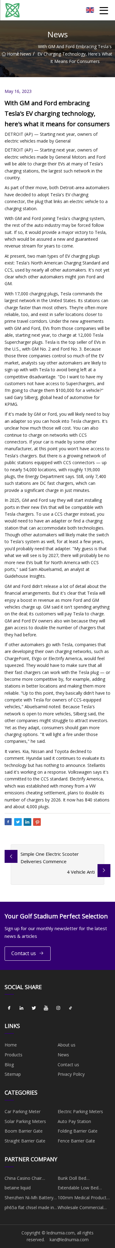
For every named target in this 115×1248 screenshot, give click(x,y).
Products (13, 1055)
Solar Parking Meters (25, 1121)
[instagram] (58, 1008)
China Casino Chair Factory (23, 1179)
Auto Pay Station (74, 1121)
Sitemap (13, 1074)
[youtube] (46, 1008)
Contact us (23, 953)
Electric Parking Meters (80, 1111)
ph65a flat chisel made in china (29, 1208)
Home (12, 54)
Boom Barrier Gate (24, 1131)
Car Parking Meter (22, 1111)
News (25, 54)
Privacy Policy (71, 1074)
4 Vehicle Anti (81, 872)
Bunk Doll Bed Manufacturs (72, 1179)
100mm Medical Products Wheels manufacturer (83, 1199)
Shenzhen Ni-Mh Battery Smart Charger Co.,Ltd (29, 1199)
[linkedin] (21, 1008)
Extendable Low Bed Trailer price (78, 1189)
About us (66, 1045)
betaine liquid (18, 1188)
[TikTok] (70, 1008)
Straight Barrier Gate (25, 1141)
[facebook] (9, 1008)
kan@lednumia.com (69, 1239)
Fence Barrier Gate (76, 1141)
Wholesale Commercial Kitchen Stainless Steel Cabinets (80, 1208)
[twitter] (33, 1008)
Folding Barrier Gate (78, 1131)
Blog (9, 1064)
